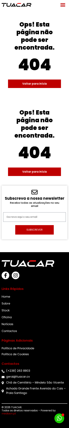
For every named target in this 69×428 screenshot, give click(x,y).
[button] (63, 5)
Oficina (7, 317)
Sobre (6, 303)
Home (6, 297)
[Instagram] (15, 275)
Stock (6, 310)
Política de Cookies (15, 354)
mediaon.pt (9, 413)
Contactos (9, 331)
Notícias (7, 324)
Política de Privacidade (18, 348)
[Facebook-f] (5, 275)
